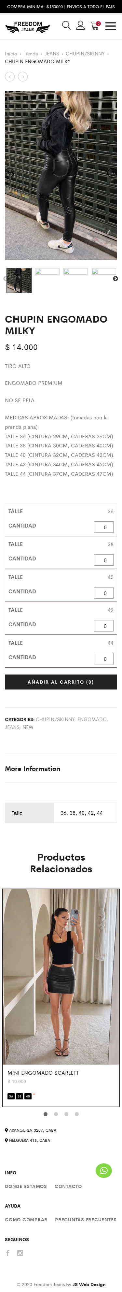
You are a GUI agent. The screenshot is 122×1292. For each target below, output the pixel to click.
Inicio (11, 53)
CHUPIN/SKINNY (85, 53)
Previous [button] (6, 279)
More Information (32, 768)
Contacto (68, 1186)
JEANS (52, 53)
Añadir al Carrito (61, 681)
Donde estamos (26, 1186)
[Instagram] (20, 1253)
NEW (28, 726)
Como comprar (26, 1219)
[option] (61, 175)
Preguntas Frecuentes (86, 1219)
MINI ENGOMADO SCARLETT (43, 1072)
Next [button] (115, 279)
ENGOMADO (91, 719)
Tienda (31, 53)
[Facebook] (8, 1253)
